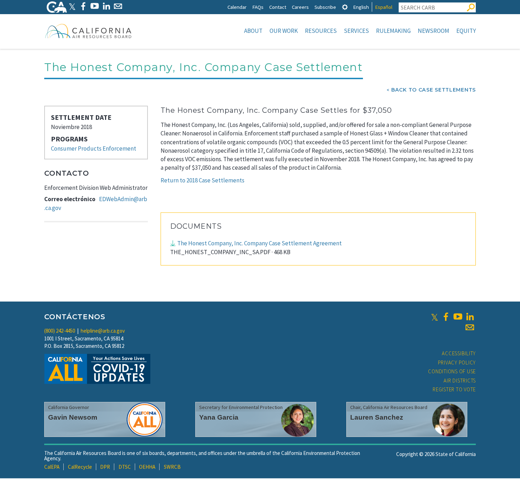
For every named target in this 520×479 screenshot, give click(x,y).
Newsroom (433, 31)
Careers (300, 7)
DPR (105, 466)
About (253, 31)
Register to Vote (454, 389)
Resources (321, 31)
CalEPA (51, 466)
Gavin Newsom (72, 417)
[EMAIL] (118, 6)
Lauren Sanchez (376, 417)
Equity (466, 31)
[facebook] (445, 316)
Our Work (284, 31)
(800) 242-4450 (59, 330)
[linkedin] (469, 316)
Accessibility (459, 353)
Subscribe (325, 7)
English (361, 7)
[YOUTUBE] (94, 6)
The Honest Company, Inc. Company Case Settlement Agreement (259, 243)
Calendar (237, 7)
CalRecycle (80, 466)
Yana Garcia (218, 417)
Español (383, 7)
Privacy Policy (457, 362)
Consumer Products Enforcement (93, 148)
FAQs (258, 7)
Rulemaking (393, 31)
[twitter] (434, 316)
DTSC (125, 466)
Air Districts (460, 380)
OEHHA (147, 466)
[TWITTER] (72, 6)
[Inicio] (88, 31)
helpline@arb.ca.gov (103, 330)
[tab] (345, 6)
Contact (277, 7)
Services (356, 31)
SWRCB (172, 466)
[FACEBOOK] (83, 6)
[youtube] (457, 316)
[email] (469, 327)
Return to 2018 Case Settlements (202, 180)
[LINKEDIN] (106, 6)
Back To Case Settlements (433, 90)
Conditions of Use (452, 371)
